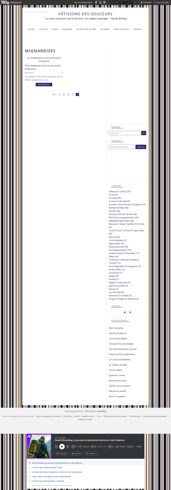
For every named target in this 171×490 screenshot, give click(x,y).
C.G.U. (99, 416)
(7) (114, 279)
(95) (115, 198)
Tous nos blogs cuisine (83, 2)
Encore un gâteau (117, 396)
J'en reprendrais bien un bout (123, 349)
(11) (116, 272)
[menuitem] (31, 29)
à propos (92, 453)
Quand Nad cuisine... (118, 380)
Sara (15, 416)
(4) (113, 289)
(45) (123, 214)
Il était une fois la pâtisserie (122, 354)
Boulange (67, 29)
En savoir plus (44, 84)
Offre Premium (135, 416)
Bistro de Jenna (116, 328)
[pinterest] (104, 2)
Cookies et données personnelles (155, 416)
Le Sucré (43, 29)
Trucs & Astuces (121, 29)
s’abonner (63, 453)
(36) (114, 237)
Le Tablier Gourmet (118, 364)
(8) (113, 276)
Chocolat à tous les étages (121, 343)
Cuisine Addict (115, 370)
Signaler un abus (88, 416)
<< (54, 94)
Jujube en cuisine (117, 375)
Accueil (31, 29)
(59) (119, 201)
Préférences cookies (85, 419)
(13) (125, 266)
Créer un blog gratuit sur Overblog (48, 416)
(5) (118, 285)
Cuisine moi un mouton (120, 385)
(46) (118, 207)
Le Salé (55, 29)
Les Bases (104, 29)
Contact (137, 29)
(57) (127, 204)
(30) (118, 246)
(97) (113, 194)
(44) (123, 217)
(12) (117, 269)
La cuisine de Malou (118, 338)
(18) (120, 250)
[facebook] (96, 2)
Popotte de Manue (117, 333)
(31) (118, 240)
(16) (113, 256)
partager (77, 453)
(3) (120, 295)
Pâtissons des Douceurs (85, 13)
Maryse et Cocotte (117, 391)
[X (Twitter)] (100, 2)
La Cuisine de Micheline (120, 359)
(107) (120, 191)
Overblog (102, 411)
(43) (121, 220)
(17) (124, 253)
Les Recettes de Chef (86, 29)
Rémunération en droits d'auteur (115, 416)
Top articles (67, 416)
